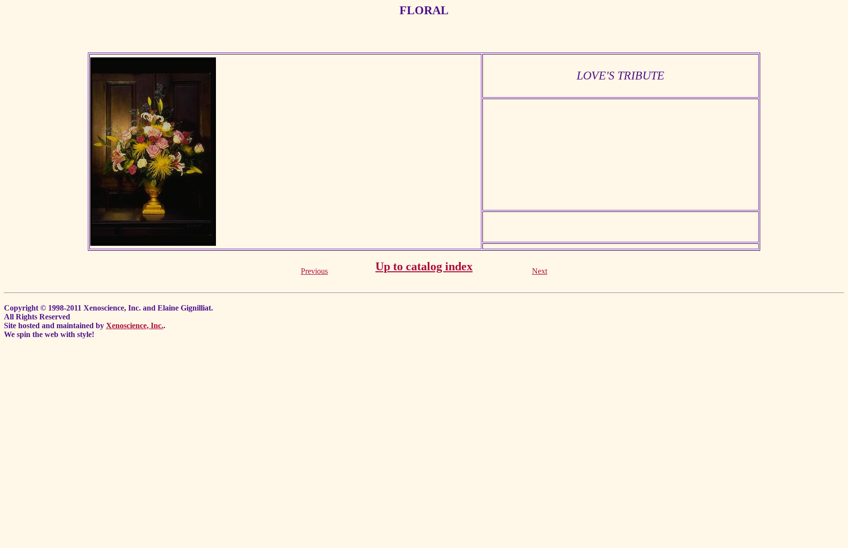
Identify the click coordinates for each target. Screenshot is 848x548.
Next (539, 271)
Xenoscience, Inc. (134, 325)
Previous (314, 271)
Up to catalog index (424, 266)
